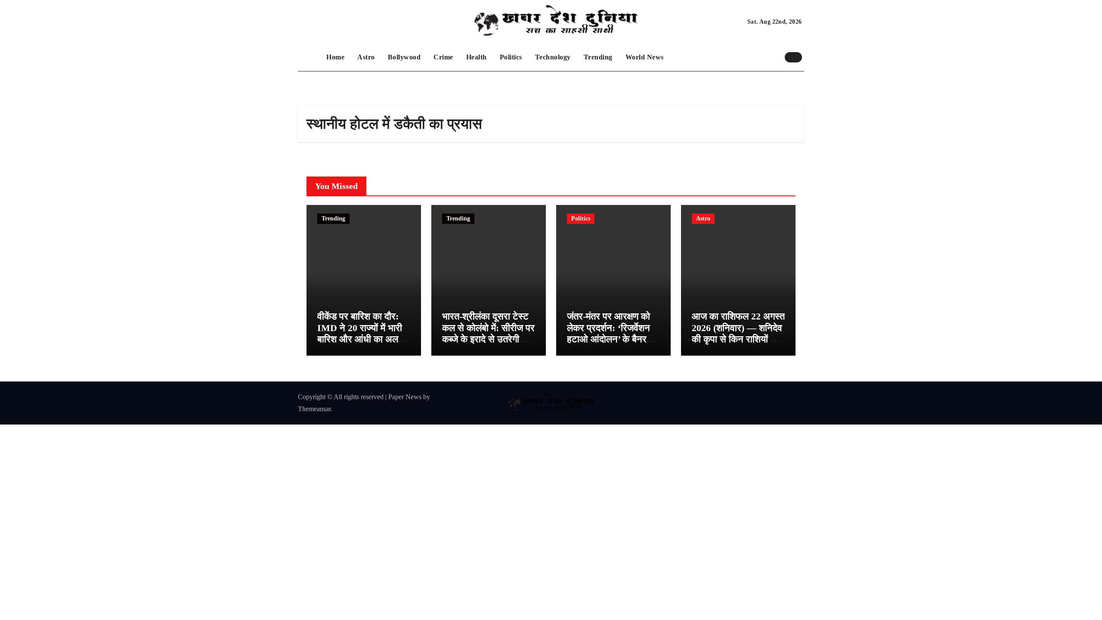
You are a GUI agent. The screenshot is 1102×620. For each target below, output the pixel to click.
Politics (511, 57)
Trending (598, 57)
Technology (553, 57)
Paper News (404, 396)
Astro (366, 57)
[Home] (310, 57)
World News (644, 57)
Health (476, 57)
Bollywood (404, 57)
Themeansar (314, 408)
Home (335, 57)
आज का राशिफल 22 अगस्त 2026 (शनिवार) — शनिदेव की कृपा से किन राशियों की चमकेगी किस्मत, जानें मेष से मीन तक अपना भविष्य (738, 339)
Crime (443, 57)
